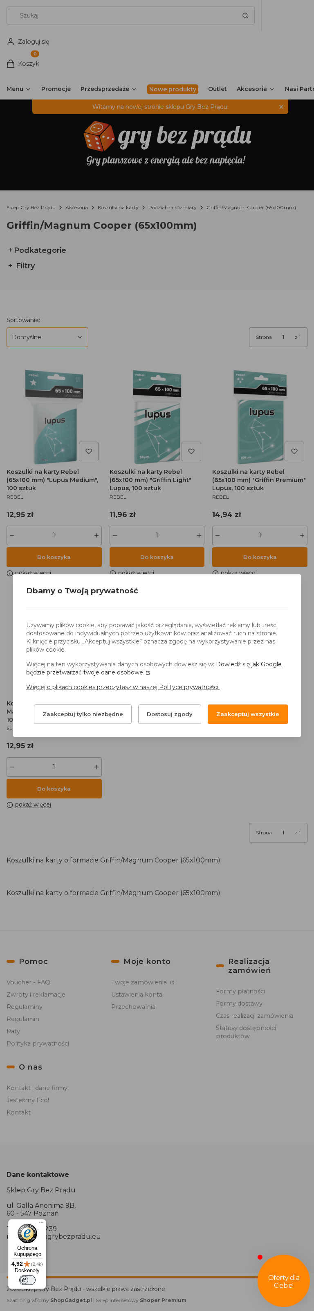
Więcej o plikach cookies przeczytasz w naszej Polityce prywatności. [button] (123, 687)
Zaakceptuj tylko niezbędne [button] (83, 714)
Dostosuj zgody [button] (170, 714)
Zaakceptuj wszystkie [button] (247, 714)
